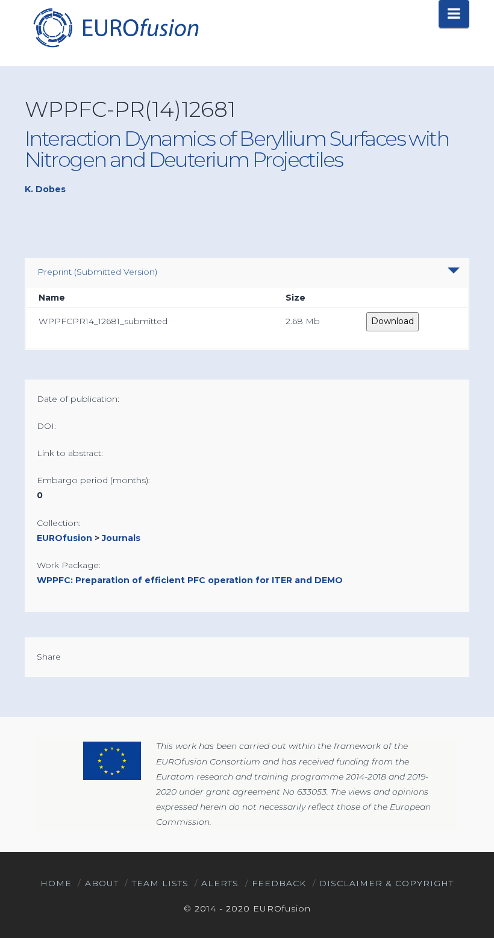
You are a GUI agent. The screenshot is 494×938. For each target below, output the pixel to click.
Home (56, 883)
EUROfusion (64, 538)
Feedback (279, 883)
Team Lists (160, 883)
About (102, 883)
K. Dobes (45, 189)
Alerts (220, 883)
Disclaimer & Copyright (386, 883)
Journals (121, 538)
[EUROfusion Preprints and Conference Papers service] (115, 27)
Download (392, 321)
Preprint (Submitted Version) (97, 271)
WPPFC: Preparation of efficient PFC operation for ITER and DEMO (190, 580)
